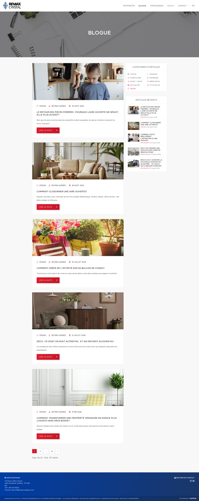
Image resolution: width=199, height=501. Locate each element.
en (193, 6)
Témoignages (156, 6)
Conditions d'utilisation (110, 498)
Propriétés (129, 6)
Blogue (142, 6)
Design (42, 106)
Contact (182, 6)
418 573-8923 (14, 488)
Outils (170, 6)
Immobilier (153, 78)
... (46, 451)
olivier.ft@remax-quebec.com (22, 490)
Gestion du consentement (129, 498)
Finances (153, 74)
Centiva (192, 498)
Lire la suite (46, 130)
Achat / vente (136, 81)
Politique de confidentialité (90, 498)
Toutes (133, 74)
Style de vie (154, 85)
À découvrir (135, 78)
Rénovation (154, 81)
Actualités (135, 85)
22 (52, 451)
